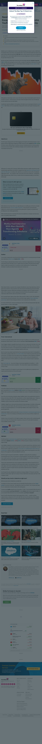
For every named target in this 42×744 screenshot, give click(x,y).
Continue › (21, 27)
